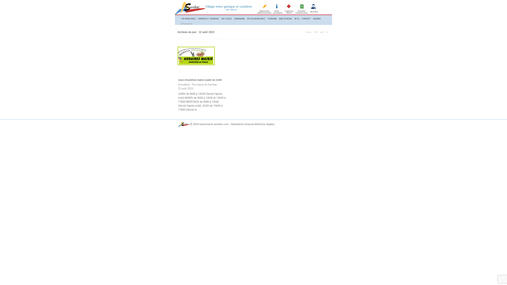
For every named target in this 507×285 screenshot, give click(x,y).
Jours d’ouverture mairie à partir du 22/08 (200, 80)
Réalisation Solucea (242, 124)
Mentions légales (264, 124)
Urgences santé (289, 12)
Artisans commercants (301, 12)
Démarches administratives (264, 12)
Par (204, 84)
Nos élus (314, 11)
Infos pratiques (278, 12)
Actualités (184, 84)
